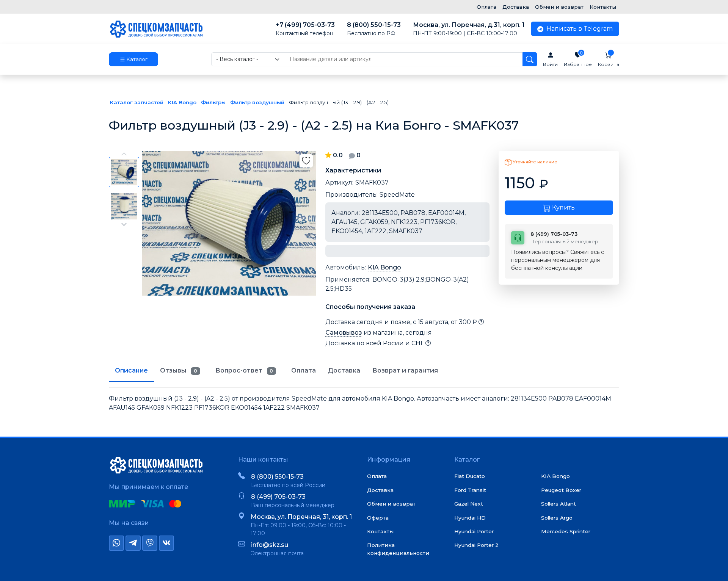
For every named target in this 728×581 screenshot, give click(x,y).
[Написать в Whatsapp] (116, 543)
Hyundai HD (470, 518)
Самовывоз (343, 332)
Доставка (515, 7)
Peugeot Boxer (561, 490)
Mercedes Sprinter (565, 531)
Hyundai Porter (474, 531)
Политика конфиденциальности (398, 549)
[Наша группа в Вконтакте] (166, 543)
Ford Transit (470, 490)
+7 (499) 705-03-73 (305, 29)
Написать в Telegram (579, 28)
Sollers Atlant (558, 504)
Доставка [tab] (344, 370)
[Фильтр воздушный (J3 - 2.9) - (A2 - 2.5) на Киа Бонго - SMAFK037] (229, 223)
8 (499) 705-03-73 (278, 496)
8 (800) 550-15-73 (374, 29)
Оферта (378, 518)
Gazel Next (468, 504)
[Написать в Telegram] (133, 543)
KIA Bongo (384, 267)
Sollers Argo (557, 518)
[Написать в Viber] (149, 543)
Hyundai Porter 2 (476, 545)
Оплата (486, 7)
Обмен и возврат (559, 7)
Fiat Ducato (469, 476)
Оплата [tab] (303, 370)
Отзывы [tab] (178, 370)
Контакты (603, 7)
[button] (133, 59)
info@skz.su (269, 544)
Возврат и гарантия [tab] (405, 370)
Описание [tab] (131, 370)
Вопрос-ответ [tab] (244, 370)
